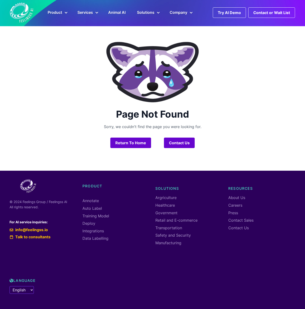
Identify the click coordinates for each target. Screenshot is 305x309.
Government (166, 212)
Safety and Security (173, 235)
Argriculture (166, 197)
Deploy (88, 223)
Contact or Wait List (271, 12)
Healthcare (165, 205)
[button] (57, 13)
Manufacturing (168, 242)
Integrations (93, 231)
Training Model (95, 216)
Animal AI (117, 12)
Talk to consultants (30, 236)
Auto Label (92, 208)
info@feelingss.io (29, 229)
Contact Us (179, 142)
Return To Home (130, 142)
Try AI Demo (229, 12)
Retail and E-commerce (176, 220)
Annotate (90, 200)
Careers (235, 205)
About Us (236, 197)
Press (233, 212)
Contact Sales (241, 220)
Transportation (168, 227)
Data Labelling (95, 238)
